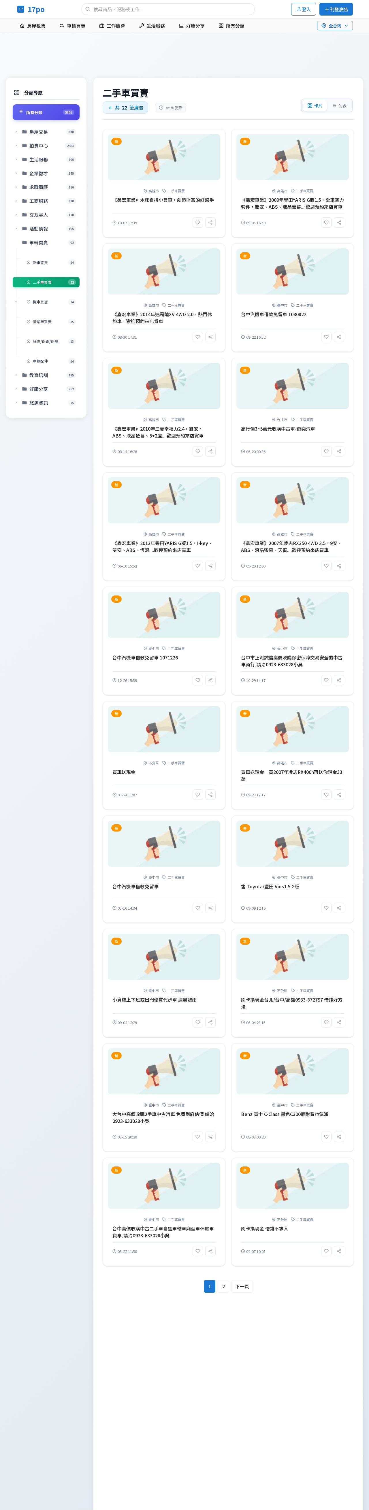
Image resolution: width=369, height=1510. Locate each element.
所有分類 (235, 25)
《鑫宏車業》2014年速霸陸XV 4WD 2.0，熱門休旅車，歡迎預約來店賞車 (162, 318)
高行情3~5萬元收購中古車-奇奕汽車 (278, 428)
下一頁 (242, 1286)
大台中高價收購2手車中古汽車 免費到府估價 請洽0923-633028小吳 (163, 1117)
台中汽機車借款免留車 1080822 (273, 314)
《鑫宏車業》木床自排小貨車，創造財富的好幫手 (163, 199)
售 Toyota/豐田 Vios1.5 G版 (270, 886)
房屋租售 (36, 25)
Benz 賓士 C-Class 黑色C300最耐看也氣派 (284, 1114)
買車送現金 (123, 771)
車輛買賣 (76, 25)
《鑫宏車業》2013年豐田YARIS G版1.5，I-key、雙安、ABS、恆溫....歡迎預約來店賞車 (162, 546)
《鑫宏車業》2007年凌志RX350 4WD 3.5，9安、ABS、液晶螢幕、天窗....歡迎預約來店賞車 (291, 546)
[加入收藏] (198, 222)
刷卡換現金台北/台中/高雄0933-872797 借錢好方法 (291, 1003)
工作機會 (116, 25)
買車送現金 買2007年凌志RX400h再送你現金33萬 (291, 775)
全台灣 (335, 26)
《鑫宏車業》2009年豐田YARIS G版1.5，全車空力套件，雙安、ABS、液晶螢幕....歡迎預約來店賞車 (292, 203)
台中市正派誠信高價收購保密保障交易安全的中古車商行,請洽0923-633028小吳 (291, 661)
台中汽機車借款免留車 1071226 (145, 657)
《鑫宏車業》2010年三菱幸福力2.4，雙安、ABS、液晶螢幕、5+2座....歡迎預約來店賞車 (158, 432)
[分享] (210, 222)
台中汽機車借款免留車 (135, 886)
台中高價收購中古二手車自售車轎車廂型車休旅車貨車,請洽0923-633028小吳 (163, 1232)
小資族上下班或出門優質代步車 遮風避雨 (154, 999)
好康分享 (195, 25)
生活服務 (155, 25)
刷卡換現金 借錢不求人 (264, 1228)
